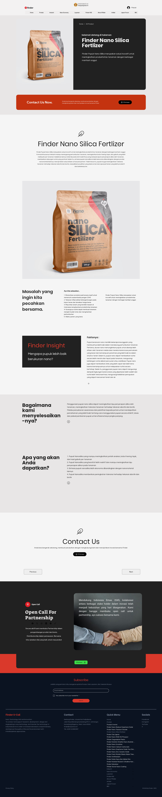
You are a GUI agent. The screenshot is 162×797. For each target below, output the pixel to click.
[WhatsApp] (41, 623)
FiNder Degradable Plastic (116, 739)
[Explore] (68, 421)
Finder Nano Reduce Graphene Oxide (120, 727)
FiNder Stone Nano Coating (116, 766)
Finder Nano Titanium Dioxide (117, 729)
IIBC (108, 786)
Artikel (109, 781)
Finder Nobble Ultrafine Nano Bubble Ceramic (121, 742)
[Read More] (96, 383)
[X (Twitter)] (37, 623)
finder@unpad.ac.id (70, 726)
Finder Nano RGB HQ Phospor (117, 737)
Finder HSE (110, 776)
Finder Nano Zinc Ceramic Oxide (118, 752)
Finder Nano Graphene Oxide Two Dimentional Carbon (121, 749)
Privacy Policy (10, 788)
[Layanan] (133, 774)
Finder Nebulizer (112, 764)
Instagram (145, 722)
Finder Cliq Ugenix (113, 734)
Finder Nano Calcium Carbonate (118, 747)
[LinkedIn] (46, 623)
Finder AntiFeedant (113, 757)
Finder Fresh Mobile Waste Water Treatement (121, 754)
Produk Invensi (112, 724)
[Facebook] (32, 623)
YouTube (145, 724)
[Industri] (133, 769)
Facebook (145, 719)
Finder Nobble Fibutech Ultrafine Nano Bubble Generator (121, 762)
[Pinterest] (50, 623)
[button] (39, 12)
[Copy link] (55, 623)
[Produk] (133, 722)
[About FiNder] (133, 779)
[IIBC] (133, 786)
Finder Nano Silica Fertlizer (116, 732)
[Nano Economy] (133, 771)
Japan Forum (111, 784)
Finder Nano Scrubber (114, 744)
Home (109, 719)
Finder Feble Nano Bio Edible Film (118, 759)
